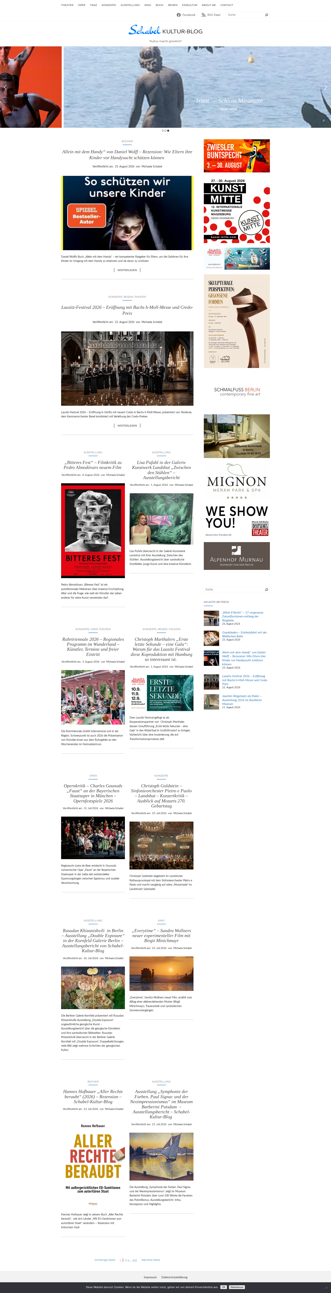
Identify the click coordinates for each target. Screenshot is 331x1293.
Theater (140, 296)
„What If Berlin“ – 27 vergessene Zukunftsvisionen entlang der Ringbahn (242, 616)
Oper (94, 629)
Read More (165, 109)
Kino (161, 920)
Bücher (127, 141)
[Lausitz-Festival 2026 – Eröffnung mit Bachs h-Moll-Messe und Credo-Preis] (211, 682)
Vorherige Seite (104, 1260)
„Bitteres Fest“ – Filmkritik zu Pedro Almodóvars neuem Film (93, 465)
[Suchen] (266, 15)
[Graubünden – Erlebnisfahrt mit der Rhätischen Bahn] (211, 639)
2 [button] (165, 131)
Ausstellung (93, 452)
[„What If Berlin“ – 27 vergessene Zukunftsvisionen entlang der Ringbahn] (211, 619)
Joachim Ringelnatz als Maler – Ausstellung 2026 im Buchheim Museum (242, 700)
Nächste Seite (151, 1260)
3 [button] (168, 131)
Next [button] (325, 87)
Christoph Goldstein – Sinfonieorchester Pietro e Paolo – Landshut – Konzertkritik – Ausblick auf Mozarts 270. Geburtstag (161, 796)
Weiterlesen (128, 270)
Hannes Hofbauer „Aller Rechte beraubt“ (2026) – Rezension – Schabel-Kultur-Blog (93, 1096)
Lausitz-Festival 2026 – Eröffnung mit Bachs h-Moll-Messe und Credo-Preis (127, 310)
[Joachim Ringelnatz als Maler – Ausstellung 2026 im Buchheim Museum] (211, 702)
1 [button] (163, 131)
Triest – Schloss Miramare (165, 100)
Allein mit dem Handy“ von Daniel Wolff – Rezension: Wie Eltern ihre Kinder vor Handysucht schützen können (127, 154)
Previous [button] (5, 87)
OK (223, 1287)
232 (134, 1260)
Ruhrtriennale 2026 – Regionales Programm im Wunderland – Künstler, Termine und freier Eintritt (93, 647)
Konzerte (115, 296)
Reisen (128, 296)
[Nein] (326, 1288)
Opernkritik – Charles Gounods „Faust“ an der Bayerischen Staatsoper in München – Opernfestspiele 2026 (93, 793)
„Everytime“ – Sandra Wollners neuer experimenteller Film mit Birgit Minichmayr (161, 935)
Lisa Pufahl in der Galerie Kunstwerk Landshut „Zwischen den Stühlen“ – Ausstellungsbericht (161, 470)
